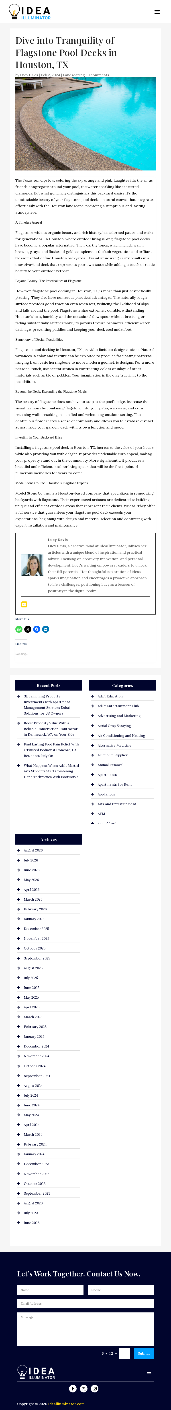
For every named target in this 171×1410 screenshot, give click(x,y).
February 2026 (35, 909)
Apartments (107, 775)
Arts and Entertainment (117, 804)
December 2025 (36, 929)
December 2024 (36, 1046)
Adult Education (110, 696)
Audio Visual (107, 823)
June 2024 (32, 1105)
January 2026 (34, 919)
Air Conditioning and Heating (121, 735)
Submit (144, 1353)
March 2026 (33, 899)
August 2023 (33, 1203)
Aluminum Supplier (113, 755)
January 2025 (34, 1036)
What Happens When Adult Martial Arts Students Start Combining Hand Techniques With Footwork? (51, 771)
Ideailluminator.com (66, 1404)
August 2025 (33, 968)
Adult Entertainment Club (118, 706)
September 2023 (37, 1193)
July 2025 (31, 978)
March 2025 (33, 1017)
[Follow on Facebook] (73, 1388)
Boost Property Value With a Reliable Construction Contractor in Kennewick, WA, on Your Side (50, 729)
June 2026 (32, 870)
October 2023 (35, 1184)
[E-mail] (24, 605)
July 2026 (31, 860)
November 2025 (36, 938)
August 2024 (33, 1086)
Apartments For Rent (115, 784)
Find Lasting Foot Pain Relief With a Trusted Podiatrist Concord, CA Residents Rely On (51, 750)
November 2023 (36, 1174)
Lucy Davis (29, 75)
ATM (101, 814)
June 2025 (31, 987)
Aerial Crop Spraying (114, 726)
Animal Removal (110, 765)
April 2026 (32, 889)
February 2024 (35, 1144)
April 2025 (31, 1007)
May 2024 (31, 1115)
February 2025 (35, 1027)
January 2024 (34, 1154)
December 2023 (36, 1164)
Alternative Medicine (114, 745)
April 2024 (32, 1125)
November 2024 (36, 1056)
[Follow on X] (84, 1388)
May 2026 (31, 880)
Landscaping (74, 75)
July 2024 (31, 1095)
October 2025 (34, 948)
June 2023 (32, 1223)
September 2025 (37, 958)
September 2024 (37, 1076)
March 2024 (33, 1134)
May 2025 (31, 997)
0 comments (98, 75)
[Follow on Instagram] (94, 1388)
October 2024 (35, 1066)
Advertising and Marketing (119, 716)
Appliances (106, 794)
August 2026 (33, 850)
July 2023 (31, 1213)
